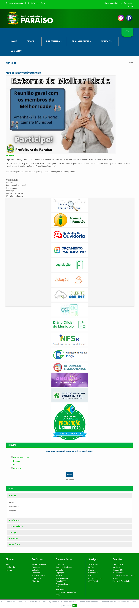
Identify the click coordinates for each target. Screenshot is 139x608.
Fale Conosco (118, 564)
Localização (14, 506)
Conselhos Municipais (64, 567)
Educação (35, 581)
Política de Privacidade (121, 581)
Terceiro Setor (61, 589)
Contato (15, 50)
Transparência (80, 41)
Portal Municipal (62, 578)
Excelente (17, 468)
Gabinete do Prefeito (39, 564)
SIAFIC (58, 587)
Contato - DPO (118, 570)
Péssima (16, 461)
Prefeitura (53, 41)
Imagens (12, 510)
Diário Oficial (36, 578)
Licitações (35, 570)
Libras (106, 3)
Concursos (36, 573)
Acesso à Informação (14, 3)
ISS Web (91, 567)
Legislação (60, 573)
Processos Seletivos (39, 575)
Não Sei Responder (21, 457)
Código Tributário (95, 578)
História (12, 502)
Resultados (69, 479)
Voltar (131, 62)
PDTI (58, 595)
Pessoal (59, 575)
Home (13, 41)
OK (74, 605)
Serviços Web (93, 564)
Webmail (116, 578)
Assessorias (36, 567)
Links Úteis (14, 544)
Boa (14, 464)
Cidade (30, 41)
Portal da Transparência (35, 3)
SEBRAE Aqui (93, 581)
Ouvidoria (116, 567)
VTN (89, 575)
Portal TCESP (61, 581)
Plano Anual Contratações (66, 592)
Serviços (106, 41)
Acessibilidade (116, 3)
